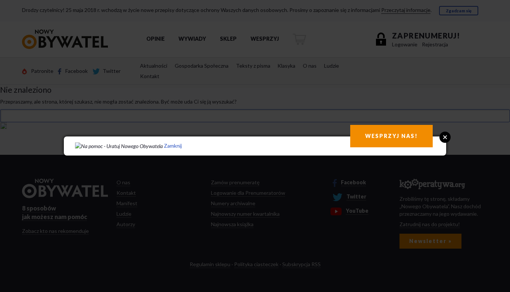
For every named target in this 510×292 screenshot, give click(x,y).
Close (445, 137)
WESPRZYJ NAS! (391, 136)
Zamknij (173, 145)
